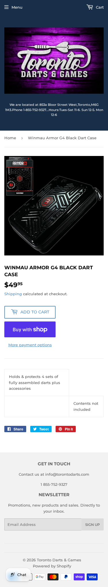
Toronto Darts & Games (59, 560)
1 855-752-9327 (54, 484)
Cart (99, 7)
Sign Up (92, 524)
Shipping (13, 293)
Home (10, 138)
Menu (17, 7)
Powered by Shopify (52, 566)
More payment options (30, 345)
